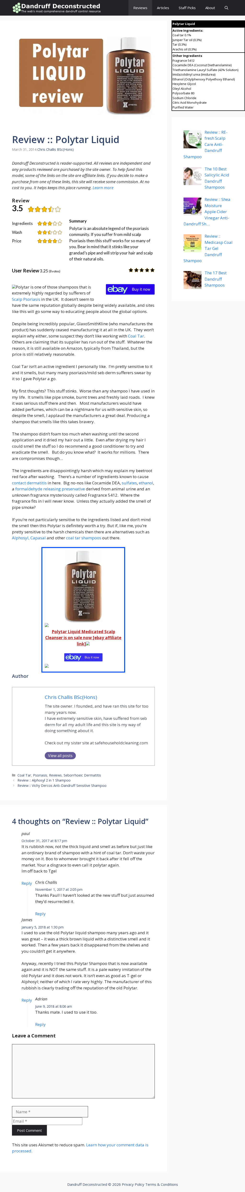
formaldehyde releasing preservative (50, 489)
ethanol (146, 483)
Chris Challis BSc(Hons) (55, 149)
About (210, 7)
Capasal (38, 538)
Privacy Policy (133, 1184)
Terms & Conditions (161, 1184)
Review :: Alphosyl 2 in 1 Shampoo (44, 780)
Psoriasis (40, 775)
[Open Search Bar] (226, 8)
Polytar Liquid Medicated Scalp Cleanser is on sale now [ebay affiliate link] (83, 638)
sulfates (129, 483)
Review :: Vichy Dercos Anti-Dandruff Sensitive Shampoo (61, 785)
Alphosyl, (20, 538)
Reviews (140, 7)
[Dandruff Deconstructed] (56, 8)
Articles (163, 7)
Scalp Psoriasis (26, 299)
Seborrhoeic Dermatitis (82, 775)
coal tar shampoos (83, 538)
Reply (27, 883)
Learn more (103, 187)
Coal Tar (136, 336)
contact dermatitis (29, 483)
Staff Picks (187, 7)
